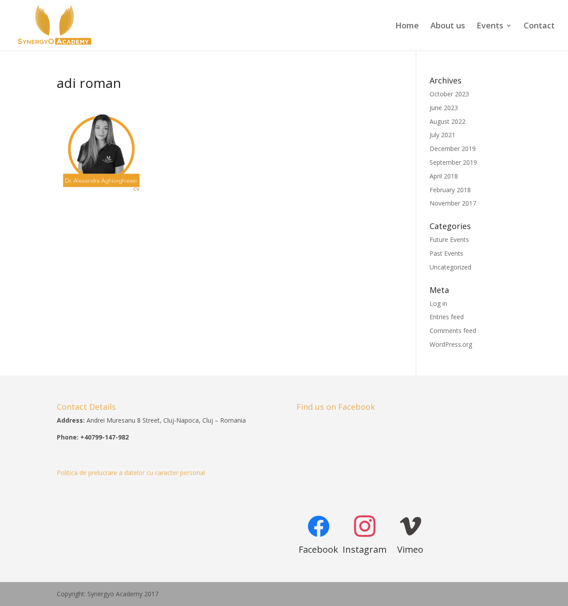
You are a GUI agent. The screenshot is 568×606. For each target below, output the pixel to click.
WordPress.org (451, 344)
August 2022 (447, 121)
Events (490, 26)
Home (407, 26)
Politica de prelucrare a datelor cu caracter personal (131, 472)
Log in (438, 303)
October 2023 (449, 94)
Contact (539, 26)
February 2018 (450, 190)
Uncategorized (450, 267)
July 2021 (442, 135)
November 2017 (453, 203)
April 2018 (444, 176)
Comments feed (453, 330)
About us (447, 26)
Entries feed (447, 317)
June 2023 (444, 107)
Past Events (446, 253)
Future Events (449, 239)
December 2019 (453, 148)
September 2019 (453, 162)
